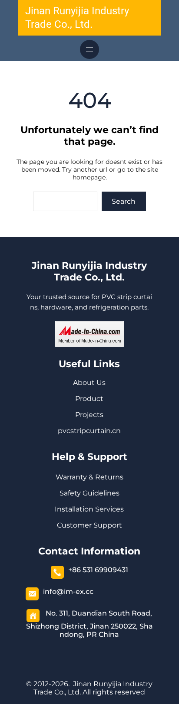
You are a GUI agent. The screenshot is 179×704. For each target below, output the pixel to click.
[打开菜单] (89, 49)
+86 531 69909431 (98, 570)
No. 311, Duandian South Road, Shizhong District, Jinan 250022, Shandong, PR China (89, 624)
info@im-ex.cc (68, 591)
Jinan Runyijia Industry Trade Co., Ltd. (89, 271)
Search (124, 201)
